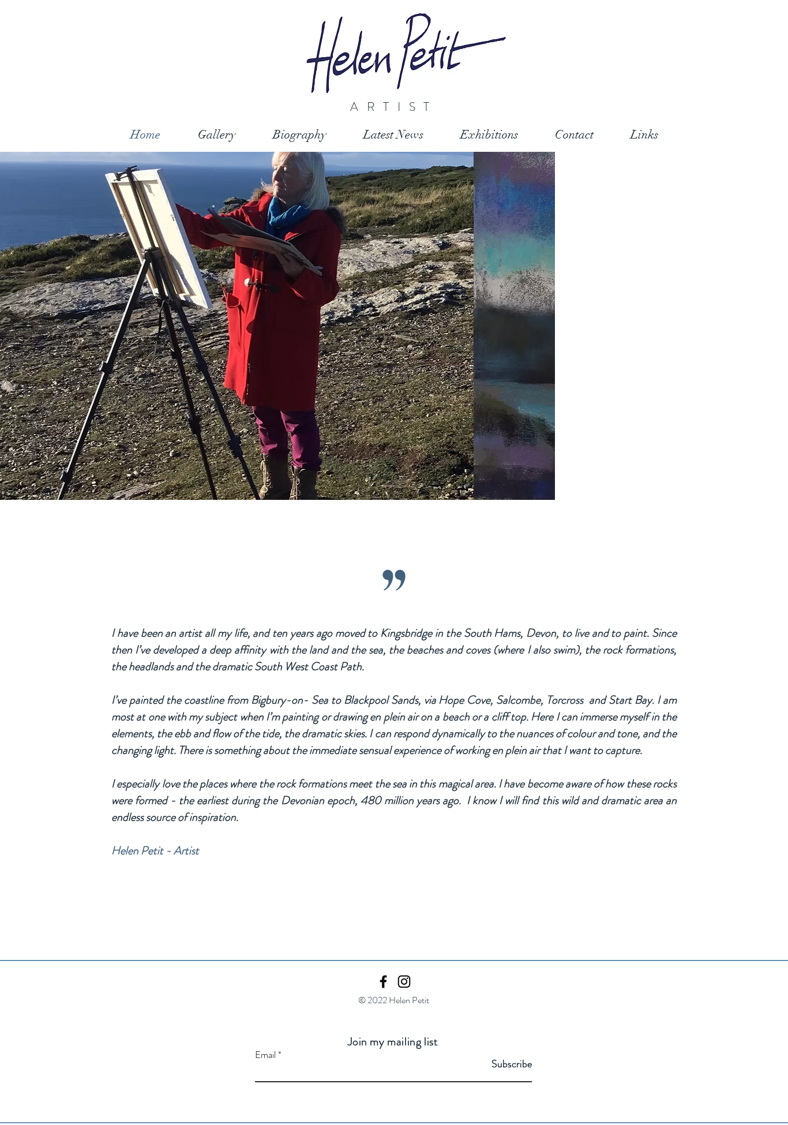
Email (265, 1055)
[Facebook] (383, 981)
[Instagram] (404, 981)
